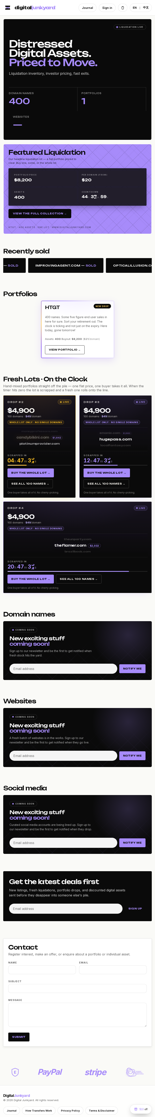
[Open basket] (122, 8)
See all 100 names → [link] (30, 483)
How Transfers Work (38, 1110)
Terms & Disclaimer (101, 1110)
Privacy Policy (70, 1110)
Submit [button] (19, 1036)
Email (83, 962)
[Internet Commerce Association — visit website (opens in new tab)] (134, 1072)
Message (15, 1000)
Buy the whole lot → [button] (30, 472)
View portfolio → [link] (65, 349)
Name (12, 962)
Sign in (107, 7)
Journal (87, 7)
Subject (15, 981)
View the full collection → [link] (40, 213)
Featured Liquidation (46, 152)
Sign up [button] (135, 908)
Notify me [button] (132, 668)
